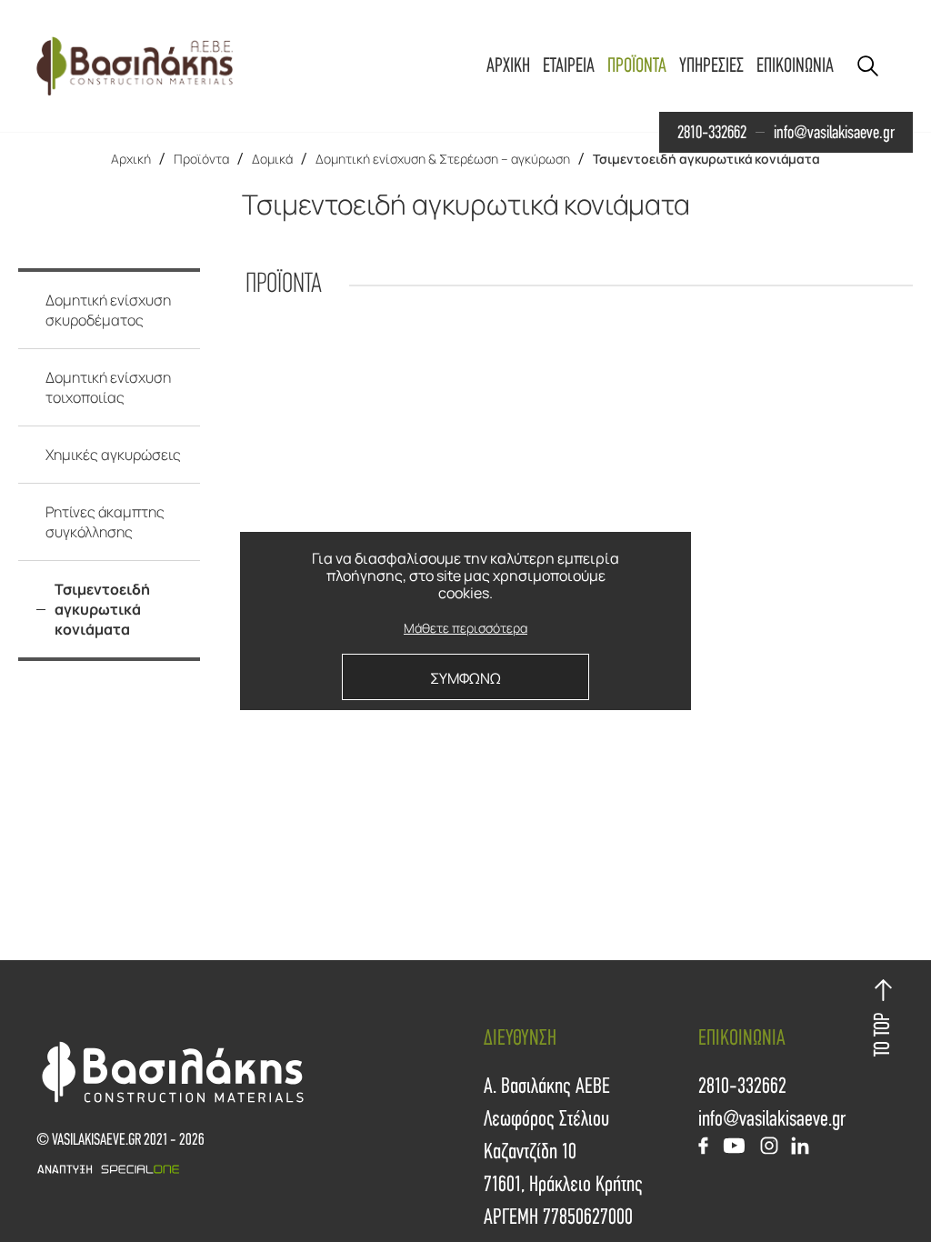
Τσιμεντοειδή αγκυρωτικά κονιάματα (706, 158)
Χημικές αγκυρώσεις (113, 455)
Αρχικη (508, 65)
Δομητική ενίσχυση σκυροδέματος (108, 310)
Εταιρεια (569, 65)
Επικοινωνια (795, 65)
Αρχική (131, 158)
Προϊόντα (201, 158)
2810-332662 (711, 133)
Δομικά (272, 158)
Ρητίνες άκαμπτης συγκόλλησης (105, 522)
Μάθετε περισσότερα (465, 628)
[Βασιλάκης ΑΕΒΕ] (134, 65)
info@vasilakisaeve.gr (834, 133)
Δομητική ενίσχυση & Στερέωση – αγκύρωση (442, 158)
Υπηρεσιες (711, 65)
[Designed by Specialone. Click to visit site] (251, 1169)
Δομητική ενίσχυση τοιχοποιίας (108, 387)
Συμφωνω (465, 678)
